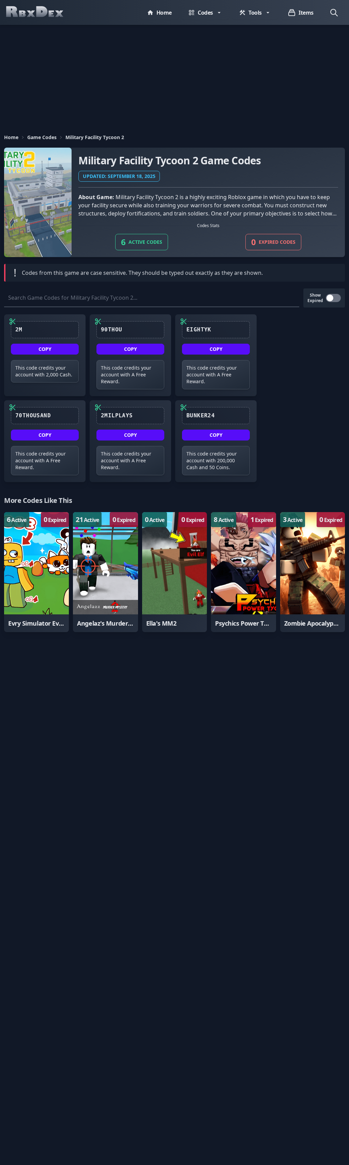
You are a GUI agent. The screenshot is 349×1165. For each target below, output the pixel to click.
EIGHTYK (198, 329)
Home (11, 137)
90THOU (111, 329)
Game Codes (42, 137)
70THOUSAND (33, 415)
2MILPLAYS (117, 415)
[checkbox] (333, 298)
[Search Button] (334, 12)
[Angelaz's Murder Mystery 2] (105, 572)
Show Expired (315, 298)
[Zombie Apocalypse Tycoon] (312, 572)
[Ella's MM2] (174, 572)
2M (18, 329)
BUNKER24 (200, 415)
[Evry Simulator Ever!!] (36, 572)
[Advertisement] (174, 76)
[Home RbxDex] (41, 12)
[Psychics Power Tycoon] (243, 572)
